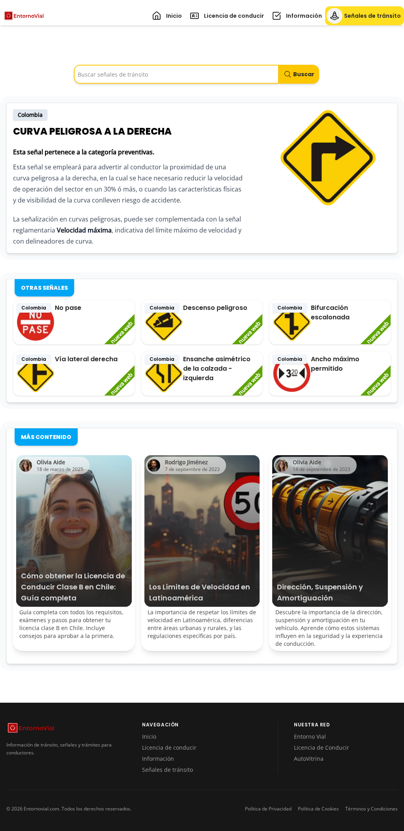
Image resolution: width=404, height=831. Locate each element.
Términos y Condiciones (371, 809)
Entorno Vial (310, 736)
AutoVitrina (309, 758)
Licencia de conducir (169, 747)
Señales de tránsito (167, 769)
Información (158, 758)
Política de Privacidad (268, 809)
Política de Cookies (318, 809)
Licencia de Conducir (321, 747)
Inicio (149, 736)
